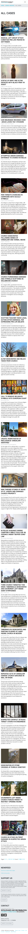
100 (24, 859)
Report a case (6, 890)
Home (2, 5)
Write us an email (7, 923)
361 (11, 859)
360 (9, 859)
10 (19, 859)
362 (13, 859)
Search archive (9, 5)
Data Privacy (13, 931)
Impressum (7, 931)
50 (22, 859)
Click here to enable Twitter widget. (8, 870)
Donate (4, 900)
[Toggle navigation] (25, 2)
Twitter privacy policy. (5, 873)
